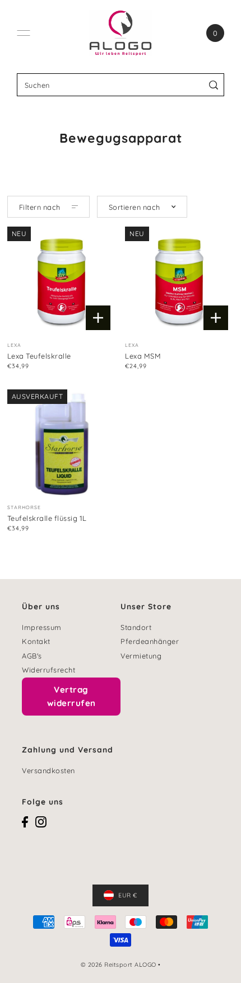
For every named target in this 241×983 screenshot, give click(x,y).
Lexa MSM (143, 355)
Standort (136, 627)
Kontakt (36, 641)
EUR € (127, 895)
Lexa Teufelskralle (39, 355)
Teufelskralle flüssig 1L (47, 518)
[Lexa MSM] (179, 281)
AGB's (32, 655)
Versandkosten (48, 770)
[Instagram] (41, 821)
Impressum (42, 627)
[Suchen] (214, 85)
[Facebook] (25, 821)
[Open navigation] (23, 33)
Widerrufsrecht (48, 669)
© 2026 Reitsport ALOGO (118, 964)
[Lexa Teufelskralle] (61, 281)
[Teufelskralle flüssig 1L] (61, 443)
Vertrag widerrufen (71, 696)
